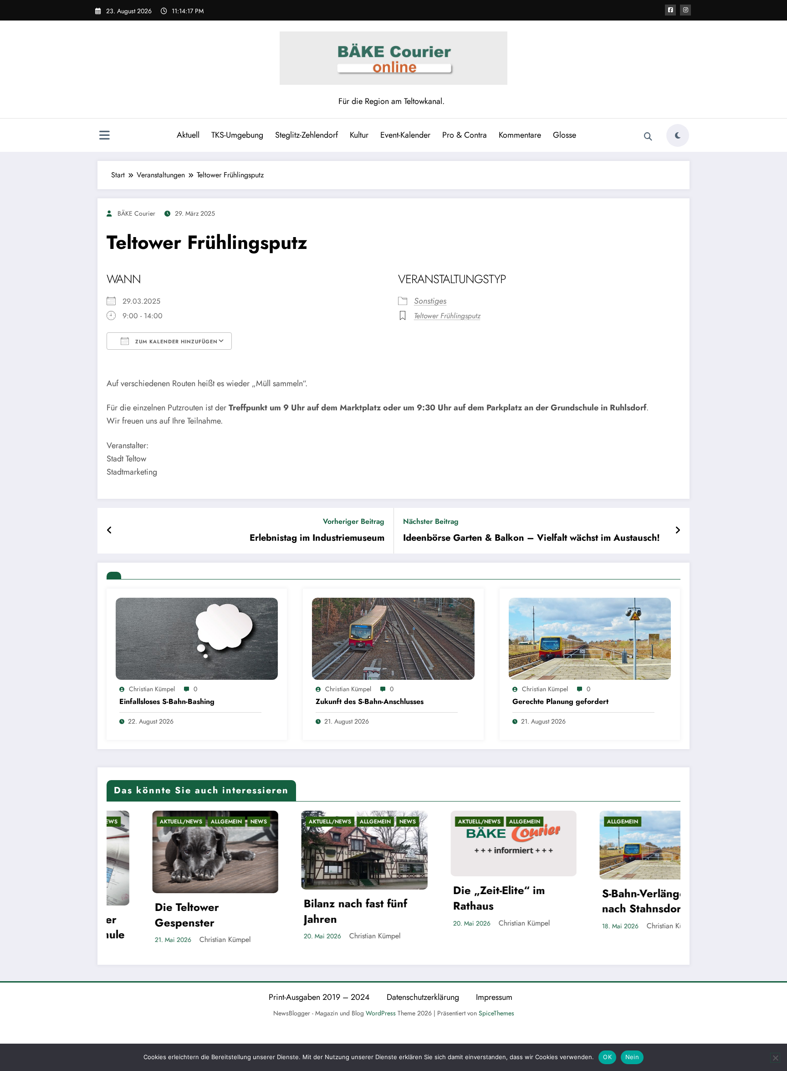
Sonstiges (430, 301)
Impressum (494, 996)
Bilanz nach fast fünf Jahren (310, 911)
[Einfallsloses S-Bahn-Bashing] (197, 638)
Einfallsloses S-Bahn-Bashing (167, 702)
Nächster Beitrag (431, 521)
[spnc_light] (677, 135)
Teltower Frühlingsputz (447, 315)
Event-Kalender (405, 135)
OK (607, 1057)
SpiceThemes (496, 1011)
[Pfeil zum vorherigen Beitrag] (109, 530)
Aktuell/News (136, 821)
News (213, 821)
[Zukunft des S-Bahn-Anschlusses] (393, 638)
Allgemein (181, 821)
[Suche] (648, 136)
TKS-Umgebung (237, 135)
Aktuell (188, 135)
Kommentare (520, 135)
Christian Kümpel (152, 688)
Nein (632, 1057)
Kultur (359, 135)
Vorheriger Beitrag (353, 521)
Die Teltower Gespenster (142, 915)
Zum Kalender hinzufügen (175, 341)
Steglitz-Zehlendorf (306, 135)
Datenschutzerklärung (423, 996)
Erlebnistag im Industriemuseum (317, 538)
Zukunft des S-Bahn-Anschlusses (370, 702)
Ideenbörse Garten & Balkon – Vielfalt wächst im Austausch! (531, 538)
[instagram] (685, 10)
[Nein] (775, 1058)
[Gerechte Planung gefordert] (590, 638)
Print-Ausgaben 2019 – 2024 (319, 996)
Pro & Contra (464, 135)
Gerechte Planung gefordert (560, 702)
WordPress (381, 1011)
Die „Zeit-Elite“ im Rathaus (454, 898)
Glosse (564, 135)
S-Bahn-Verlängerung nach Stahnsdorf (611, 901)
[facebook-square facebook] (670, 10)
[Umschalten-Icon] (104, 136)
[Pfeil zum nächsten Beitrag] (677, 530)
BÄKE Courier (136, 213)
